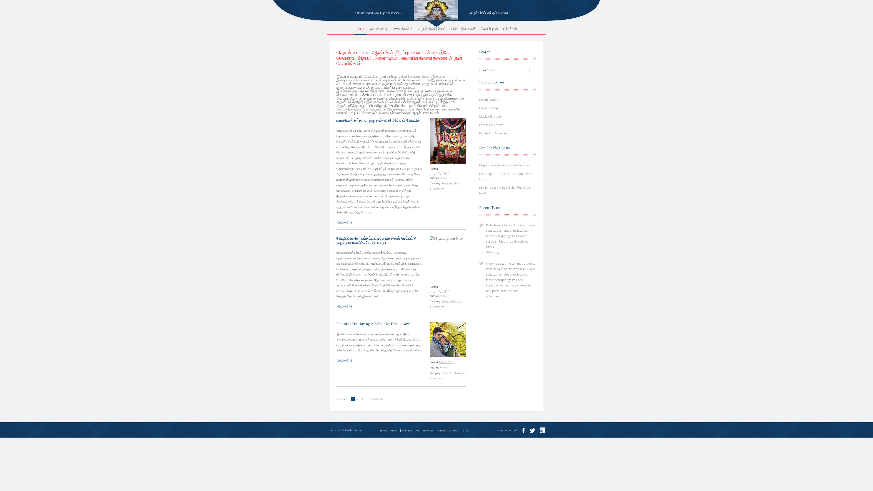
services (428, 430)
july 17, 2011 (440, 173)
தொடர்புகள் (489, 29)
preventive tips (450, 183)
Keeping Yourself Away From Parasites (504, 165)
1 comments (437, 188)
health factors (488, 100)
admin (443, 178)
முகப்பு (360, 29)
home (383, 430)
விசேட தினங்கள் (463, 29)
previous (374, 399)
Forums (366, 212)
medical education (452, 301)
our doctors (410, 430)
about (395, 430)
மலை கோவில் (403, 29)
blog (466, 430)
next (343, 399)
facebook (523, 430)
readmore (344, 222)
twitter (532, 430)
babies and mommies (454, 373)
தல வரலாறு (379, 29)
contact (454, 430)
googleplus (543, 430)
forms (441, 430)
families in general (491, 125)
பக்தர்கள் (510, 29)
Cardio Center (353, 430)
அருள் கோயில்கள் (432, 29)
